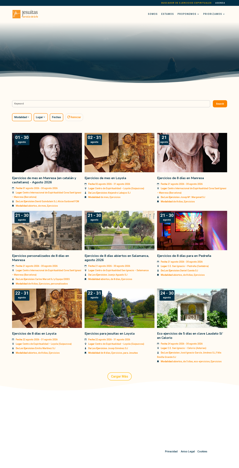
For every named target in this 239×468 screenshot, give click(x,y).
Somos (153, 14)
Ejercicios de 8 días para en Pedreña (184, 256)
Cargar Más (119, 376)
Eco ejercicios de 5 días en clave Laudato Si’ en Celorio (190, 335)
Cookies (202, 451)
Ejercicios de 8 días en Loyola (34, 333)
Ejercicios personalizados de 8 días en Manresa (40, 258)
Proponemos (187, 14)
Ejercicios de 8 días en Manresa (180, 178)
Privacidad (171, 451)
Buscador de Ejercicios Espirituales (186, 3)
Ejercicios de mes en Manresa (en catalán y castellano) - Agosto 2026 (44, 180)
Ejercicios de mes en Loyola (105, 178)
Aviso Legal (188, 451)
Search (220, 103)
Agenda (220, 3)
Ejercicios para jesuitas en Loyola (110, 333)
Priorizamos (212, 14)
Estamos (167, 14)
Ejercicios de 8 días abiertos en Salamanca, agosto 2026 (117, 258)
